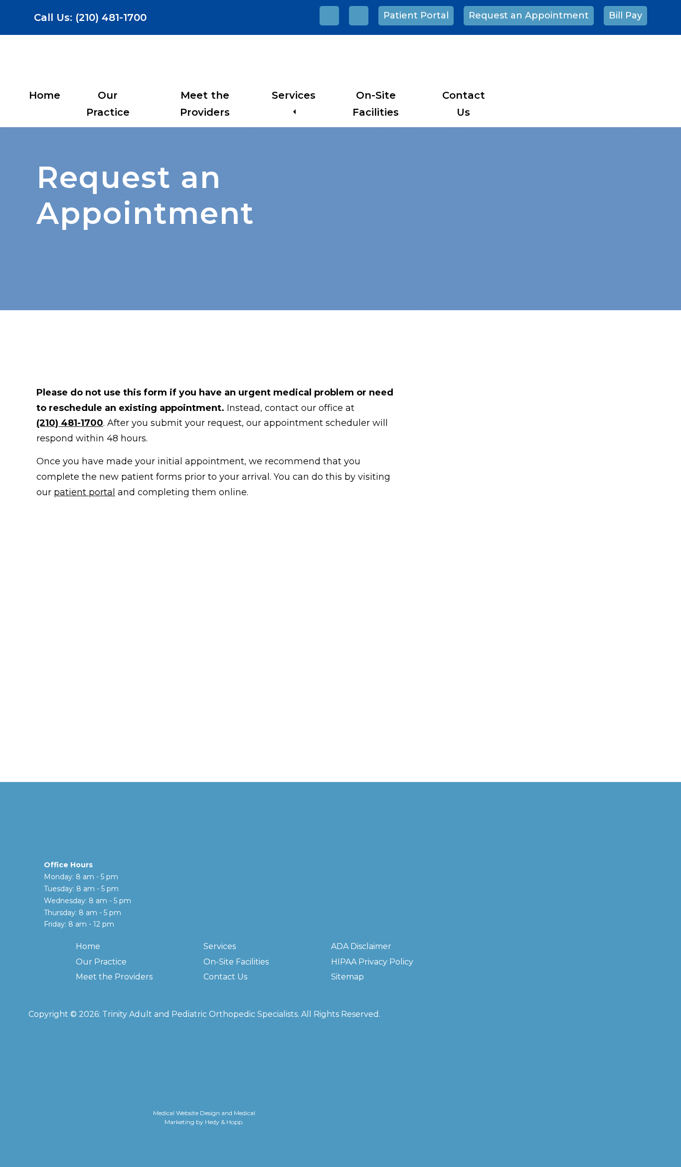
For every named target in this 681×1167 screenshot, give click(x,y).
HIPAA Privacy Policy (372, 962)
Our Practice (101, 962)
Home (44, 95)
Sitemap (347, 976)
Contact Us (225, 976)
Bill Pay (625, 15)
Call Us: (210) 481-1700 (90, 17)
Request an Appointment (529, 15)
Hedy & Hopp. (224, 1122)
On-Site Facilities (236, 962)
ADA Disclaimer (361, 946)
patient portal (84, 492)
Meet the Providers (114, 976)
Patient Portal (416, 15)
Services (294, 95)
